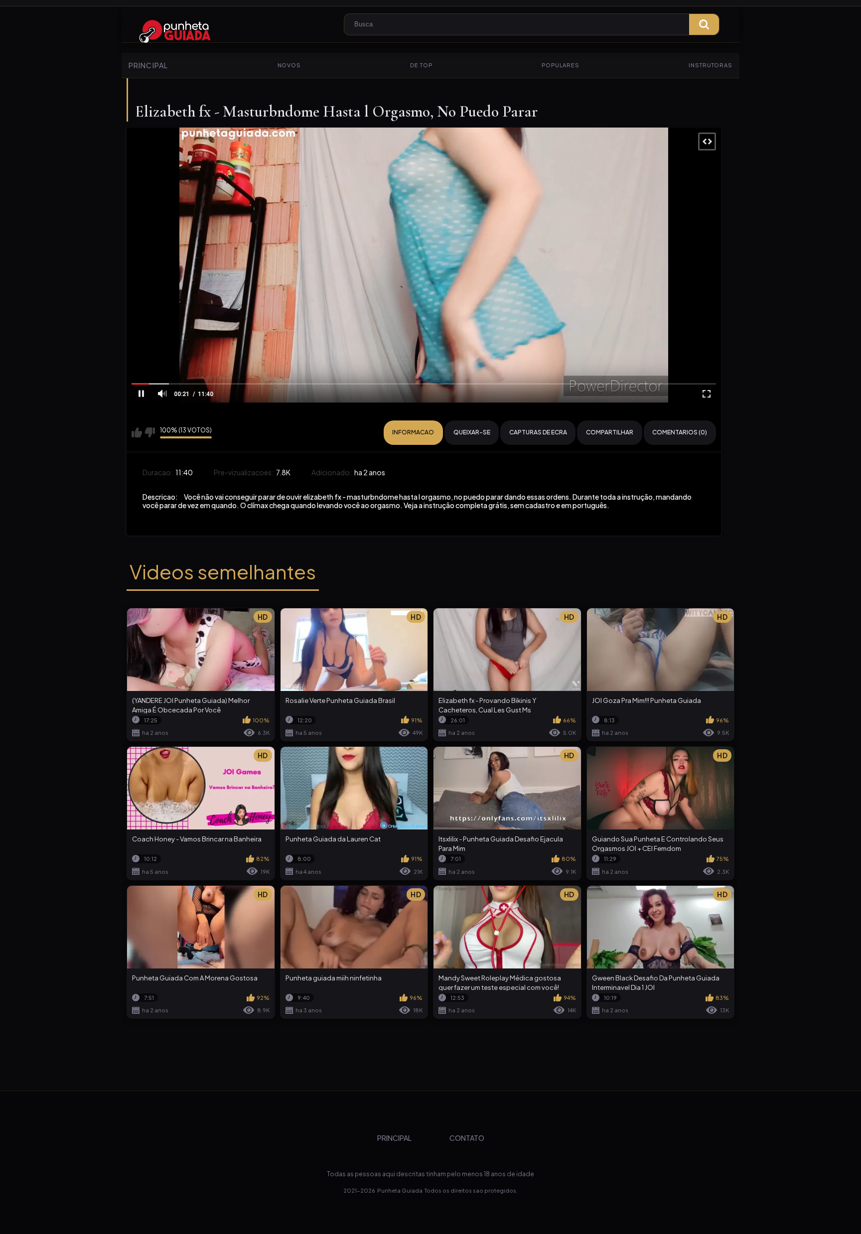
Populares (560, 65)
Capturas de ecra (538, 432)
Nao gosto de (149, 432)
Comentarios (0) (679, 432)
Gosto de (137, 432)
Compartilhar (609, 432)
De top (421, 65)
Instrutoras (710, 65)
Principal (148, 65)
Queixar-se (471, 432)
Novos (289, 65)
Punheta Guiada (400, 1190)
